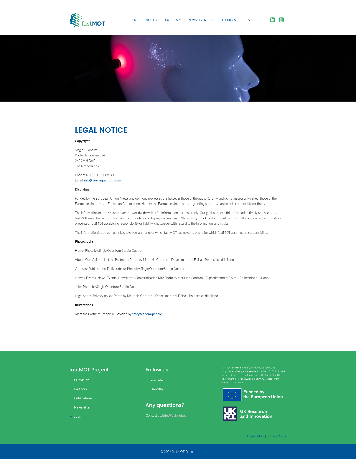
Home (134, 20)
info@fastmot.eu (174, 415)
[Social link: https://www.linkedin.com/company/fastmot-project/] (274, 20)
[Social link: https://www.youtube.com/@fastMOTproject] (282, 20)
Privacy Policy (276, 436)
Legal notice (255, 436)
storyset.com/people (147, 314)
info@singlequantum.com (102, 180)
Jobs (246, 20)
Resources (228, 20)
